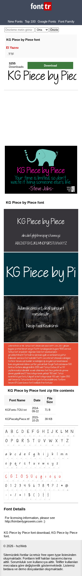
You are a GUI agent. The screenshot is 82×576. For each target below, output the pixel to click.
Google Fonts (47, 21)
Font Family (66, 21)
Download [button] (50, 65)
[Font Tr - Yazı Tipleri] (41, 6)
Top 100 (30, 21)
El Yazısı (12, 47)
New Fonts (15, 21)
